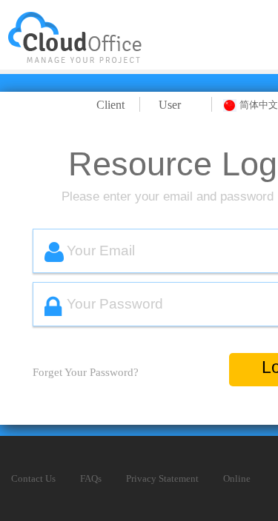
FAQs (91, 478)
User (170, 104)
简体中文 (258, 104)
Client (110, 104)
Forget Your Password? (86, 372)
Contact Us (33, 478)
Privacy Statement (162, 478)
